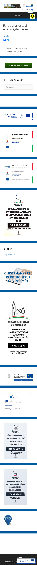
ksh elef (6, 36)
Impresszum (18, 557)
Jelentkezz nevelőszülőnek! (16, 48)
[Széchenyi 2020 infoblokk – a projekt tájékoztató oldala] (27, 7)
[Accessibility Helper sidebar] (32, 16)
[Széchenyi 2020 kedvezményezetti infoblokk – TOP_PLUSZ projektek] (26, 561)
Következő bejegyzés (13, 51)
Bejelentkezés (9, 255)
